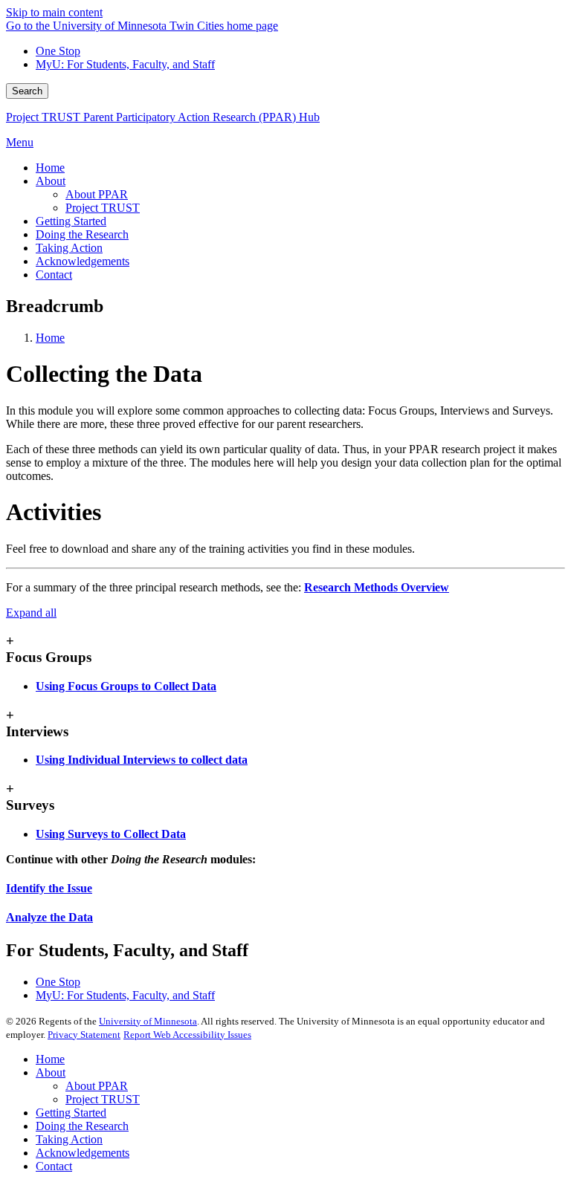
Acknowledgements (82, 1152)
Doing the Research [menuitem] (82, 234)
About (50, 1072)
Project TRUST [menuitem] (102, 207)
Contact (54, 1166)
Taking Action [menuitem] (69, 247)
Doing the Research (82, 1126)
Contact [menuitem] (54, 274)
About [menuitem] (50, 181)
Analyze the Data (49, 917)
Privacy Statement (84, 1034)
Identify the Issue (49, 888)
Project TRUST (102, 1099)
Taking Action (69, 1139)
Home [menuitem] (50, 167)
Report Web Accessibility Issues (187, 1034)
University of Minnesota (148, 1021)
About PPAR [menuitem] (96, 194)
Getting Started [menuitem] (71, 221)
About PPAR (96, 1086)
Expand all (31, 612)
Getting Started (71, 1112)
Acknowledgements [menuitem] (82, 261)
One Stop (58, 51)
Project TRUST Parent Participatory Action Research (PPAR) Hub (163, 117)
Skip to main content (54, 12)
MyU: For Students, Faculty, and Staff (125, 64)
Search (27, 91)
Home (50, 337)
